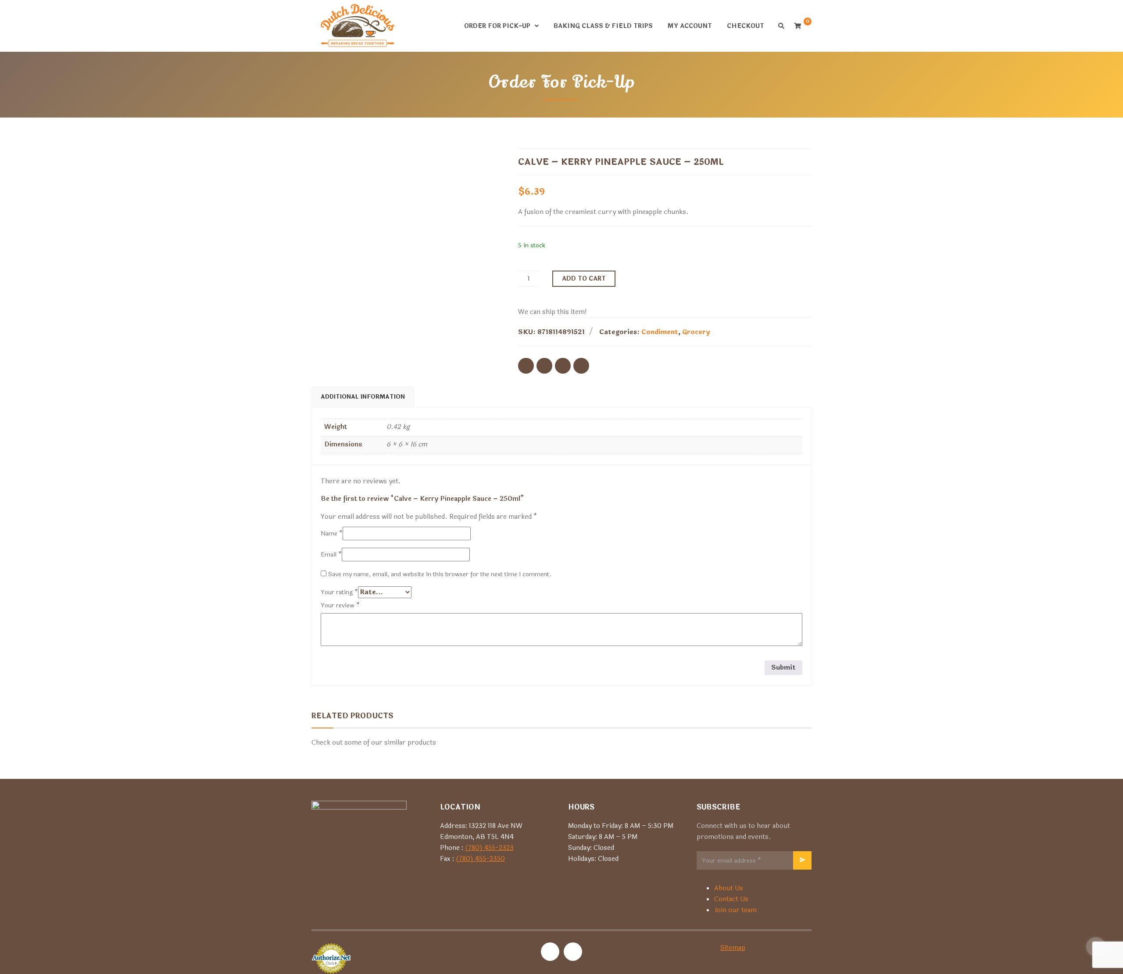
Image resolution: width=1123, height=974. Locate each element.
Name (332, 533)
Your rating (339, 592)
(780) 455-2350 (480, 859)
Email (331, 554)
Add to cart (584, 278)
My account (690, 26)
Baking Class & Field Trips (603, 26)
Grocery (696, 332)
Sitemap (732, 948)
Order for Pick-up (497, 26)
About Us (728, 888)
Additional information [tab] (363, 396)
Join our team (735, 910)
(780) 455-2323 (489, 848)
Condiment (659, 332)
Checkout (745, 26)
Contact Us (731, 899)
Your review (340, 605)
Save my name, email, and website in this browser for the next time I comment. (439, 574)
